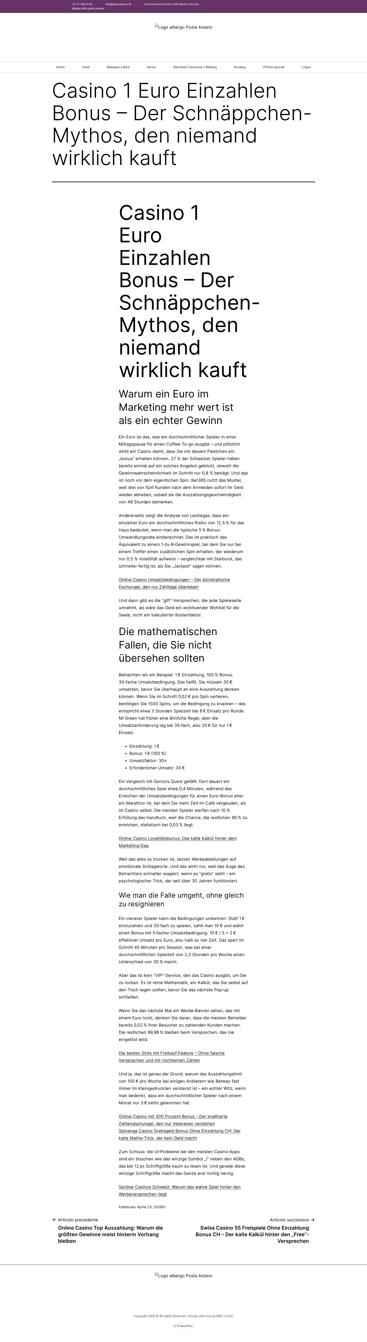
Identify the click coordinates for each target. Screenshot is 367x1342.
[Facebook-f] (167, 1303)
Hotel (86, 67)
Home (60, 67)
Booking (240, 67)
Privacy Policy (185, 1325)
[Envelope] (199, 1303)
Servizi (151, 67)
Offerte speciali (273, 67)
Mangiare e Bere (118, 67)
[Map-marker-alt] (191, 1303)
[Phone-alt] (175, 1303)
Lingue (306, 67)
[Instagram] (183, 1303)
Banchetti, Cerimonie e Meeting (195, 67)
